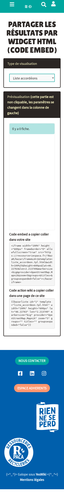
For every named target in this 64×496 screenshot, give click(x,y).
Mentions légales (32, 479)
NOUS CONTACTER (32, 361)
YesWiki (41, 474)
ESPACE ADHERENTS (32, 388)
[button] (53, 4)
